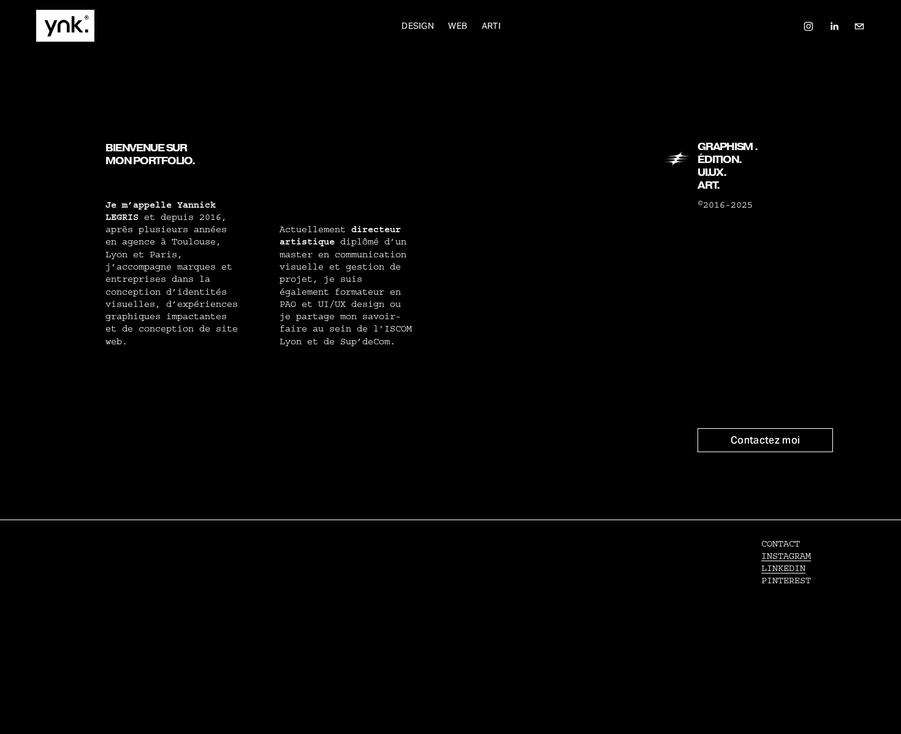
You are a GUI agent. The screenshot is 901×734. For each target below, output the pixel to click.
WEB (457, 25)
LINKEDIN (783, 568)
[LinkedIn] (834, 25)
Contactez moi (765, 440)
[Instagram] (808, 25)
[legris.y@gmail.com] (859, 25)
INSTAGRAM (786, 556)
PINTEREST (786, 580)
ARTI (491, 25)
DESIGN (417, 25)
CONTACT (780, 544)
